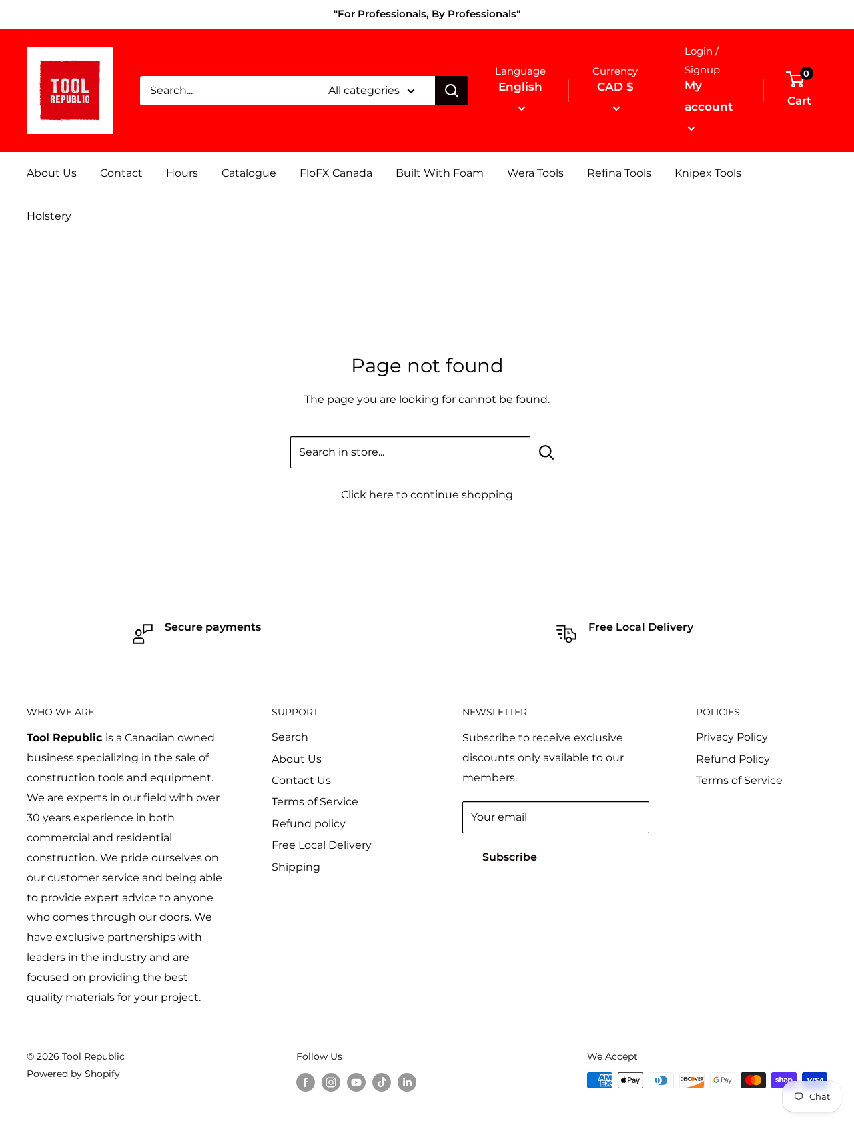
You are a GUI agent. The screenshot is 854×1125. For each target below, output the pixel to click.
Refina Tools (619, 173)
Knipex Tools (708, 173)
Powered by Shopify (73, 1074)
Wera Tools (535, 173)
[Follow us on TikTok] (381, 1081)
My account (709, 96)
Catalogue (249, 173)
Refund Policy (733, 759)
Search (290, 737)
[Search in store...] (547, 452)
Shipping (296, 867)
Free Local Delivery (322, 845)
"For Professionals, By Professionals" (427, 13)
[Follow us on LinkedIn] (407, 1081)
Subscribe (509, 857)
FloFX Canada (336, 173)
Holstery (49, 216)
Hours (182, 173)
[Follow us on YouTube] (356, 1081)
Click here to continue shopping (427, 494)
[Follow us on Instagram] (331, 1081)
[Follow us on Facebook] (305, 1081)
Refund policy (309, 823)
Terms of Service (315, 801)
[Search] (451, 90)
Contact (121, 173)
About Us (52, 173)
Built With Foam (440, 173)
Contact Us (301, 780)
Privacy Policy (732, 737)
